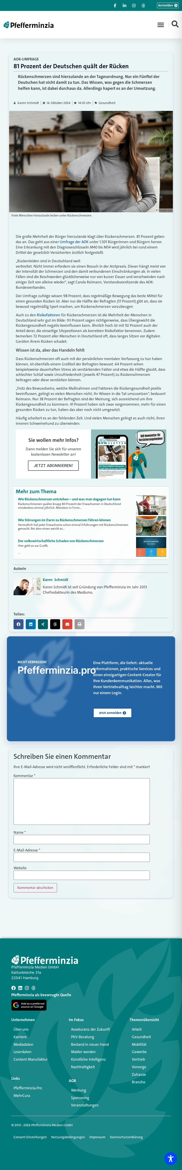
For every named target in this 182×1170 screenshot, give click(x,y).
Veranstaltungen (85, 1105)
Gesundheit (107, 103)
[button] (160, 24)
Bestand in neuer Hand (90, 1044)
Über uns (21, 1029)
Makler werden (83, 1051)
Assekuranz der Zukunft (90, 1029)
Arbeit (137, 1029)
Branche (138, 1082)
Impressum (97, 1137)
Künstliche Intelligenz (88, 1059)
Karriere (20, 1036)
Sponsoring (80, 1097)
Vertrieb (138, 1059)
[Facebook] (13, 988)
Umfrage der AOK (74, 241)
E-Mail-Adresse (27, 850)
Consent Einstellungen (30, 1137)
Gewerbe (139, 1051)
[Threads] (33, 988)
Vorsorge (139, 1066)
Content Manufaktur (30, 1059)
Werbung (78, 1090)
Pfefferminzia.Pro (28, 1088)
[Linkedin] (20, 988)
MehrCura (22, 1095)
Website (20, 868)
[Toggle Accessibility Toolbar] (171, 1159)
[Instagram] (27, 988)
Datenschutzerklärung (126, 1137)
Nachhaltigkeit (83, 1066)
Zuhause (139, 1074)
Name (20, 832)
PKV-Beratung (82, 1036)
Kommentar (24, 776)
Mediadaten (23, 1044)
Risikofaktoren (48, 315)
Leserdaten (23, 1051)
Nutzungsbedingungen (68, 1137)
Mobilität (139, 1044)
